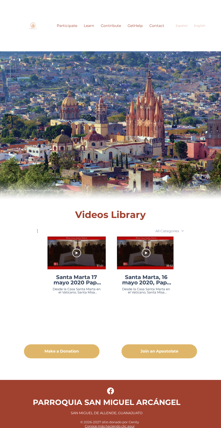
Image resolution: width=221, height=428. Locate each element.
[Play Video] (76, 253)
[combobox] (169, 231)
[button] (67, 25)
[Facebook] (110, 390)
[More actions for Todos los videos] (39, 231)
